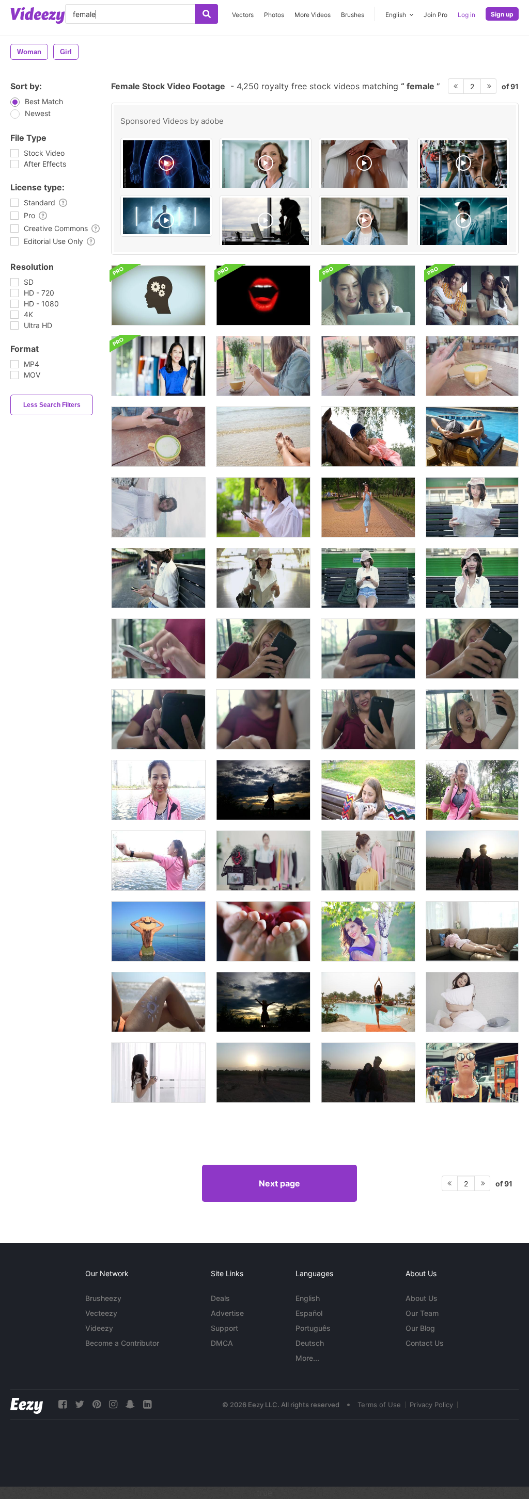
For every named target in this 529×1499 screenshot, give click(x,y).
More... (307, 1358)
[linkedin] (147, 1404)
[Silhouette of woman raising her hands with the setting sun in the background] (263, 790)
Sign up (502, 14)
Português (313, 1328)
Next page (279, 1183)
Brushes (352, 15)
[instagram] (113, 1404)
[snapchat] (130, 1404)
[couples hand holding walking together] (368, 1072)
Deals (220, 1298)
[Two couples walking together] (472, 860)
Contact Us (425, 1343)
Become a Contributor (122, 1343)
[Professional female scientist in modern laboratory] (463, 222)
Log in (466, 15)
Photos (274, 15)
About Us (422, 1298)
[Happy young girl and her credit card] (158, 366)
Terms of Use (379, 1404)
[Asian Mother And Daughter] (368, 295)
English (307, 1298)
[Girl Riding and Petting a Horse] (368, 436)
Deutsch (309, 1343)
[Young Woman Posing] (368, 931)
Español (308, 1313)
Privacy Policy (431, 1404)
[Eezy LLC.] (26, 1404)
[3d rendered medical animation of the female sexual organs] (166, 164)
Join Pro (435, 15)
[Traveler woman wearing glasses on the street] (472, 1072)
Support (224, 1328)
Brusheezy (103, 1298)
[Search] (206, 14)
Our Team (422, 1313)
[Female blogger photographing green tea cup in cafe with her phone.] (263, 366)
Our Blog (420, 1328)
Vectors (243, 15)
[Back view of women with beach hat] (158, 931)
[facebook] (62, 1404)
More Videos (312, 15)
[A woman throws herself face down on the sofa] (472, 931)
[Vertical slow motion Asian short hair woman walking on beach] (158, 507)
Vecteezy (101, 1313)
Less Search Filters (52, 405)
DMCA (222, 1343)
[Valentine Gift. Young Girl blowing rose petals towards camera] (263, 931)
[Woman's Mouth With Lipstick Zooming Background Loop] (263, 295)
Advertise (227, 1313)
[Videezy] (37, 15)
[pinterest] (96, 1404)
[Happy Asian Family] (472, 295)
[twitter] (79, 1404)
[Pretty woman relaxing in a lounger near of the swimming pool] (472, 436)
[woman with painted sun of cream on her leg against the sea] (158, 1002)
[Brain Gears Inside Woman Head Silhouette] (158, 295)
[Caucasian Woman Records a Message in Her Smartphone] (368, 507)
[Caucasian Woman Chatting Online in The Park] (263, 507)
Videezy (99, 1328)
